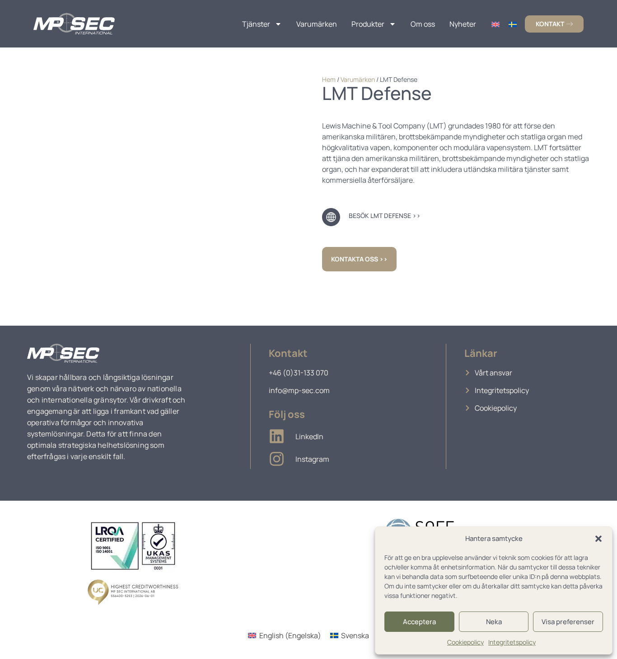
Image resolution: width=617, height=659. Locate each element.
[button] (598, 538)
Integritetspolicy (512, 642)
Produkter (367, 24)
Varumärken (316, 24)
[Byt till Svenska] (512, 24)
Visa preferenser (568, 621)
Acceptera (419, 621)
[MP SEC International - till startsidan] (74, 23)
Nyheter (462, 24)
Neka (494, 621)
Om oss (423, 24)
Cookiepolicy (465, 642)
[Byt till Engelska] (495, 24)
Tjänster (256, 24)
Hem (329, 79)
